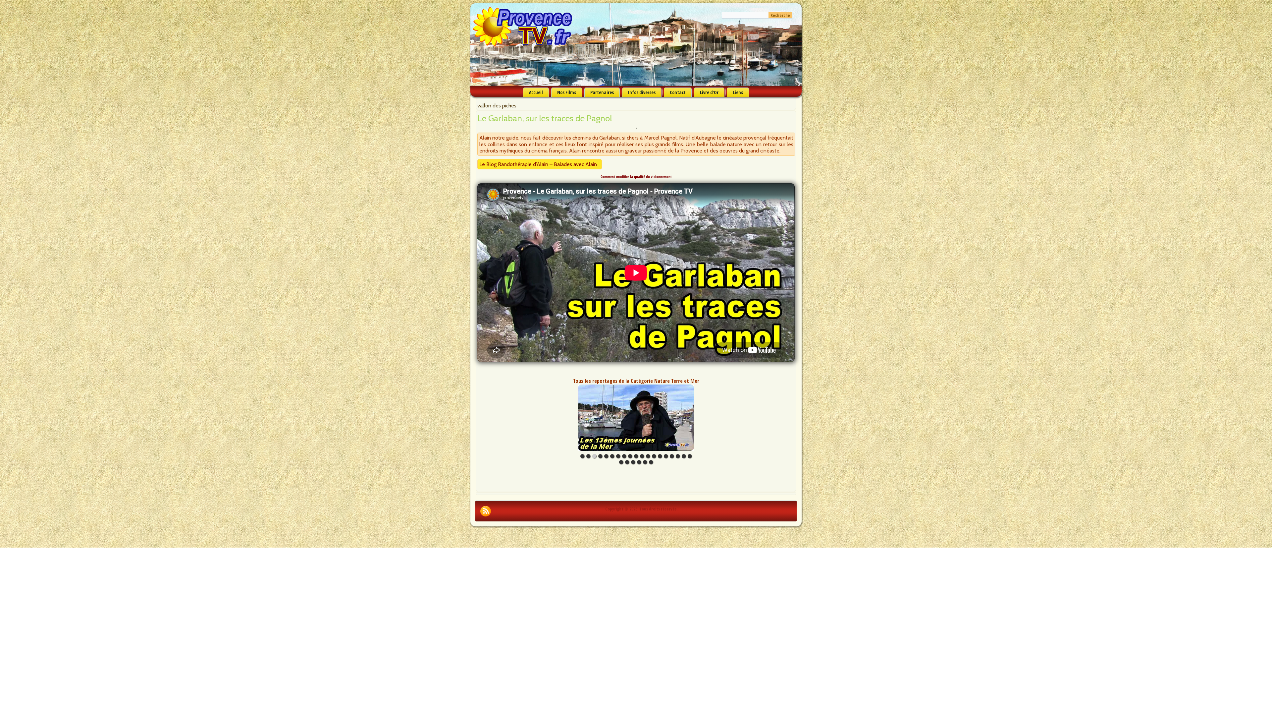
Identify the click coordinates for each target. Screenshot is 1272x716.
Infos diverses (642, 92)
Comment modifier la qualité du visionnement (636, 176)
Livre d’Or (709, 92)
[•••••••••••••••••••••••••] (636, 418)
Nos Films (566, 92)
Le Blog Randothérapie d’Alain (513, 164)
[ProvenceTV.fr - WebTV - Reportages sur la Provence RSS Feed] (485, 511)
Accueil (536, 92)
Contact (678, 92)
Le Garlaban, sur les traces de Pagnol (544, 118)
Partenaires (602, 92)
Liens (738, 92)
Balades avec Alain (575, 164)
